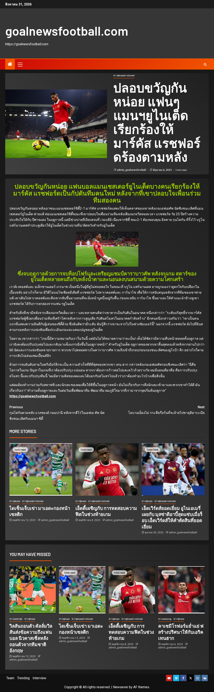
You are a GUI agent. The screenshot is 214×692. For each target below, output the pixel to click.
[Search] (205, 64)
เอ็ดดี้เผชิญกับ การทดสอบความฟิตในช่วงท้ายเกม (131, 632)
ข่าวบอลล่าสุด (15, 619)
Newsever (120, 687)
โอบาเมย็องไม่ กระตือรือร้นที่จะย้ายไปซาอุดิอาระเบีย (166, 410)
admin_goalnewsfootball (131, 169)
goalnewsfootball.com (66, 30)
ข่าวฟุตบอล (14, 501)
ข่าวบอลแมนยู (164, 619)
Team (10, 678)
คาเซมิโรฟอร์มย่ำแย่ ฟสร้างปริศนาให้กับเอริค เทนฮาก (181, 632)
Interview (39, 678)
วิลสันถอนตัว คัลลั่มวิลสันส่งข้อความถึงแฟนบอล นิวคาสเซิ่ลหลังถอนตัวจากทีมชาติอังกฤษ (30, 638)
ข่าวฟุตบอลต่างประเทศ (123, 75)
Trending (23, 678)
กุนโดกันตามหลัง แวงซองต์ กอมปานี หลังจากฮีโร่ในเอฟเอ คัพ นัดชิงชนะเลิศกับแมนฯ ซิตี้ (56, 412)
